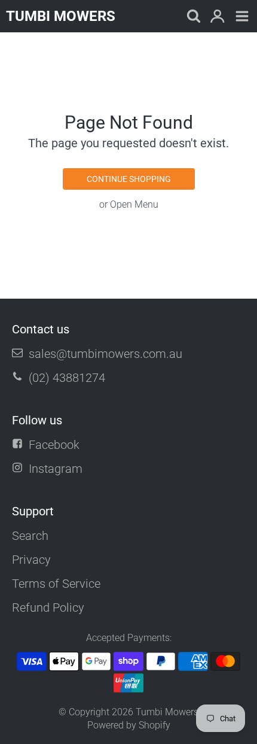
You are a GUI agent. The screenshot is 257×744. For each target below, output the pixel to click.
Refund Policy (48, 607)
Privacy (31, 559)
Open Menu (134, 204)
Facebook (54, 445)
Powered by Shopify (128, 725)
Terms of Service (56, 583)
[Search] (192, 17)
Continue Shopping (129, 179)
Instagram (55, 468)
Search (30, 536)
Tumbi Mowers (167, 712)
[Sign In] (217, 17)
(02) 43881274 (67, 378)
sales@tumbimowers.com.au (105, 354)
